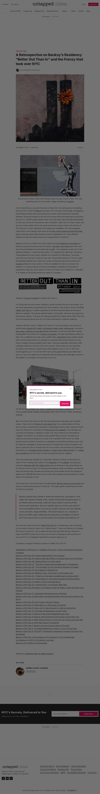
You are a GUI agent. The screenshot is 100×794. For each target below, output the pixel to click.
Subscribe (65, 403)
